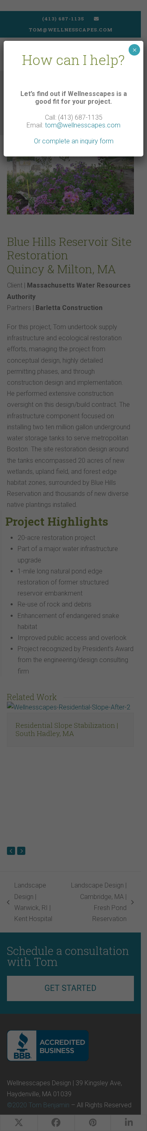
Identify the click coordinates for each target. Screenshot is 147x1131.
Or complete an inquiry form (74, 141)
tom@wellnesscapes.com (82, 125)
